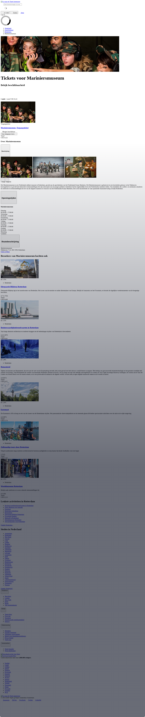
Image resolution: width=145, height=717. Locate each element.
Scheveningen (9, 581)
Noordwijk (8, 565)
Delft (6, 556)
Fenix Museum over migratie (14, 507)
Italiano (7, 679)
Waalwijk (8, 572)
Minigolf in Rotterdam (12, 518)
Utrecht (7, 539)
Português (8, 685)
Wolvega (7, 571)
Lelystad (7, 553)
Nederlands (8, 681)
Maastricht (8, 551)
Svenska (7, 690)
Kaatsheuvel (8, 567)
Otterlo (7, 558)
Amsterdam (8, 533)
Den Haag (8, 537)
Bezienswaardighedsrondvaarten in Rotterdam (19, 505)
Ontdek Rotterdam (7, 525)
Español (7, 674)
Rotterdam (8, 535)
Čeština (7, 667)
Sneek (7, 578)
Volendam (8, 574)
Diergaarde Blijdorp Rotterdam (14, 514)
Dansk (7, 668)
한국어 (7, 677)
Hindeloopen (9, 562)
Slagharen (8, 564)
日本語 (7, 683)
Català (7, 665)
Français (7, 676)
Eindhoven (8, 546)
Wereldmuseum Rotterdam (13, 520)
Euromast (8, 509)
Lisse (6, 540)
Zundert (7, 569)
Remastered (8, 513)
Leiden (7, 542)
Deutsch (7, 670)
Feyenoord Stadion (11, 516)
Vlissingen (8, 549)
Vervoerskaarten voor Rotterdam (15, 521)
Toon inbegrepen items (8, 134)
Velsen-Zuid (8, 576)
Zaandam (8, 548)
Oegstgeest (8, 583)
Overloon (8, 560)
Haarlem (7, 544)
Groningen (8, 555)
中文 (6, 692)
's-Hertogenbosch (10, 580)
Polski (7, 687)
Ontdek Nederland (7, 588)
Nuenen (7, 585)
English (7, 663)
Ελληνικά (8, 672)
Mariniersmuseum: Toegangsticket (15, 128)
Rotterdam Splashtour (11, 511)
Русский (7, 689)
